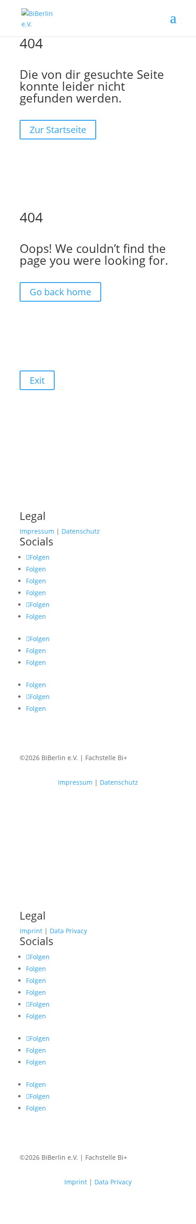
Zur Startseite (58, 129)
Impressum (37, 531)
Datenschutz (81, 531)
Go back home (60, 292)
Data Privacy (68, 930)
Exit (37, 380)
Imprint (31, 930)
